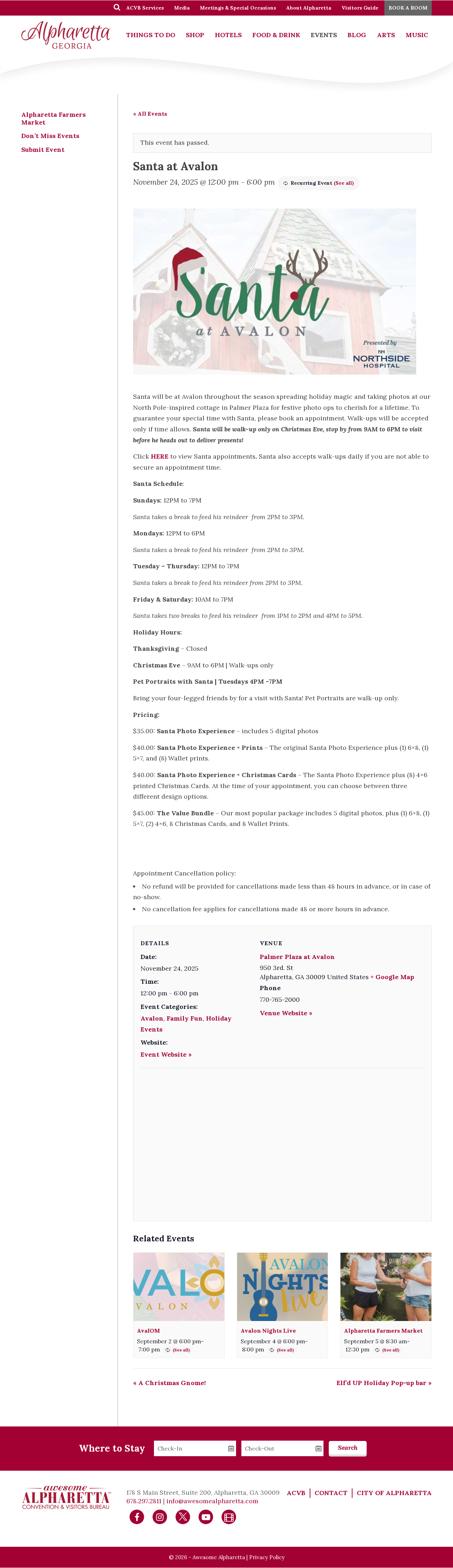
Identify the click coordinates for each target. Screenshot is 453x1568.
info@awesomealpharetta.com (212, 1501)
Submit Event (42, 149)
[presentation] (178, 1287)
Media (182, 8)
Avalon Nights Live (268, 1330)
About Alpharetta (308, 8)
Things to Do (150, 35)
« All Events (150, 113)
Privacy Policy (267, 1557)
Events (324, 35)
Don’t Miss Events (50, 136)
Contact (331, 1493)
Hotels (228, 35)
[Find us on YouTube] (206, 1516)
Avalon (152, 1018)
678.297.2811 (143, 1501)
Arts (386, 35)
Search (347, 1447)
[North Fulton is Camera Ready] (229, 1516)
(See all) (344, 183)
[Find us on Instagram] (160, 1516)
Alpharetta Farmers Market (383, 1330)
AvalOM (148, 1330)
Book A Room (408, 8)
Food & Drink (276, 35)
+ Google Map (392, 977)
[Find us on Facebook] (137, 1516)
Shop (195, 35)
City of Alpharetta (394, 1493)
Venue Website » (286, 1013)
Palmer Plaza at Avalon (297, 957)
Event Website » (166, 1054)
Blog (357, 35)
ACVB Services (145, 8)
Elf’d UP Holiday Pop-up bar (384, 1383)
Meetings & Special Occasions (238, 8)
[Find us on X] (183, 1516)
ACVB (296, 1493)
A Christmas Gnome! (169, 1383)
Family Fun (185, 1018)
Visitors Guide (360, 8)
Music (417, 35)
